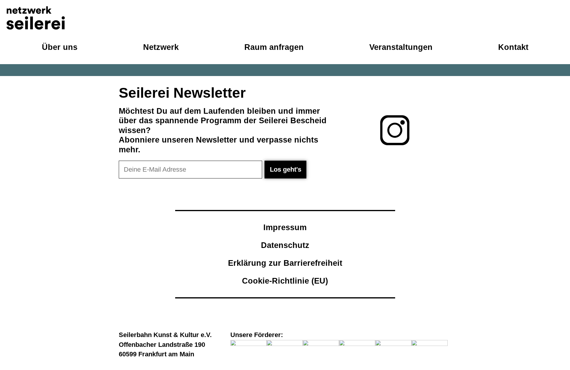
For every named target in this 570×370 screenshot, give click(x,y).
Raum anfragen (274, 47)
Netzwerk (161, 47)
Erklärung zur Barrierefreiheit (285, 263)
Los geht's (285, 169)
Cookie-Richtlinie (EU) (285, 280)
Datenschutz (285, 245)
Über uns (59, 47)
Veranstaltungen (401, 47)
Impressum (285, 227)
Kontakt (513, 47)
